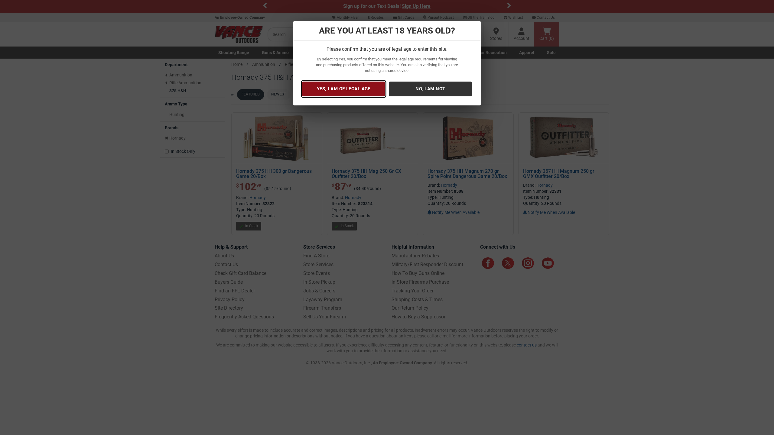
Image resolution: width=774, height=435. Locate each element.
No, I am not (430, 89)
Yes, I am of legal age (343, 89)
